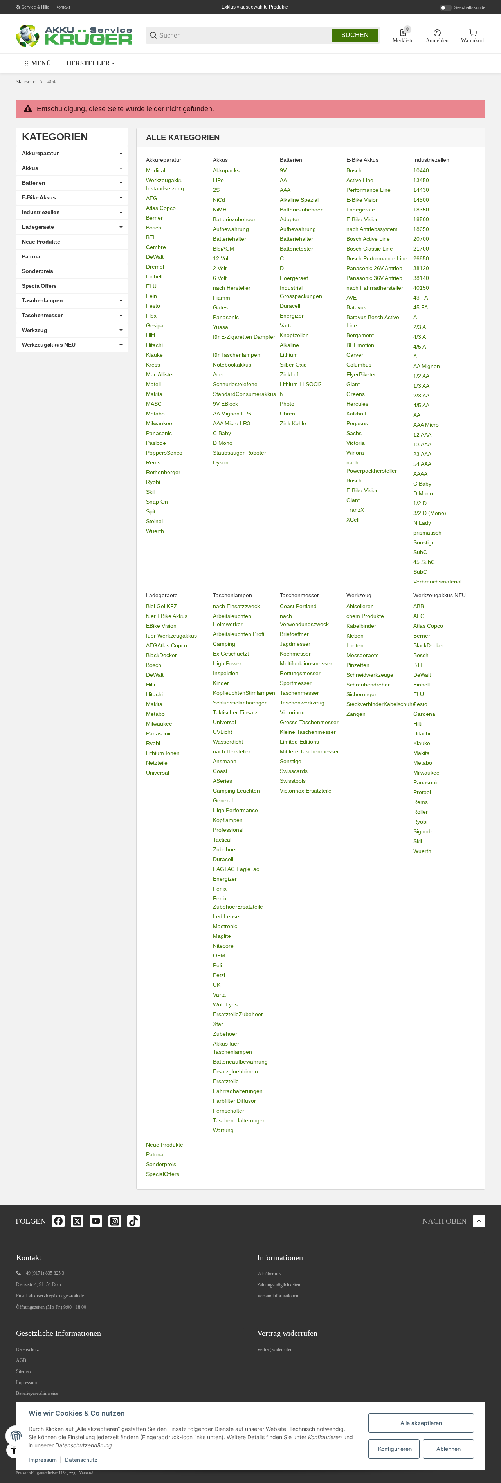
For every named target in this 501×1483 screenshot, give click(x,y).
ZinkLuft (290, 374)
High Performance (235, 810)
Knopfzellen (294, 335)
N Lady (422, 523)
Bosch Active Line (368, 239)
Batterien (33, 183)
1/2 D (420, 503)
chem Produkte (365, 616)
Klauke (154, 355)
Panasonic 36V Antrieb (374, 278)
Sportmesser (296, 683)
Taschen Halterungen (239, 1120)
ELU (151, 286)
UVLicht (222, 732)
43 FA (420, 297)
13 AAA (422, 444)
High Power (227, 663)
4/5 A (419, 346)
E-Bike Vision (362, 200)
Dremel (155, 267)
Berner (154, 218)
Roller (420, 812)
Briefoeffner (294, 634)
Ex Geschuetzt (231, 653)
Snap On (157, 502)
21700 (421, 249)
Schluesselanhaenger (240, 702)
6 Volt (220, 278)
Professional (228, 830)
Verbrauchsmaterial (437, 581)
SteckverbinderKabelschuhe (381, 704)
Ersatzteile (226, 1081)
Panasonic (159, 433)
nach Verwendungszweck (304, 620)
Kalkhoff (356, 413)
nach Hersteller (231, 288)
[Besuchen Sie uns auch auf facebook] (58, 1221)
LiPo (218, 180)
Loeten (355, 645)
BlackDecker (161, 655)
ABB (418, 606)
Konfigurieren (395, 1448)
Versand (86, 1473)
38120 (421, 268)
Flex (151, 315)
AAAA (420, 474)
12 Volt (221, 258)
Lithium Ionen (163, 753)
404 (51, 81)
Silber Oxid (293, 364)
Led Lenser (227, 916)
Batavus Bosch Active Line (372, 321)
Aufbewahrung (231, 229)
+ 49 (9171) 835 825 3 (43, 1273)
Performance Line (368, 190)
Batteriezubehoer (234, 219)
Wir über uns (269, 1274)
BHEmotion (360, 345)
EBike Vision (161, 626)
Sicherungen (362, 694)
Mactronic (225, 926)
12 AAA (422, 435)
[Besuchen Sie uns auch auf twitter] (77, 1221)
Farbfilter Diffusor (234, 1101)
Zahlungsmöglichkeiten (278, 1285)
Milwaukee (159, 423)
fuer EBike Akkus (166, 616)
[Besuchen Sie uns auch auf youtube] (96, 1221)
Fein (151, 296)
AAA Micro (426, 425)
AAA (285, 190)
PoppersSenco (164, 453)
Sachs (354, 433)
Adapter (289, 219)
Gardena (424, 714)
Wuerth (155, 531)
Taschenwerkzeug (302, 702)
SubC (420, 552)
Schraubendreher (368, 684)
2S (216, 190)
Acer (218, 374)
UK (216, 985)
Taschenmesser (299, 693)
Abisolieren (360, 606)
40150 (421, 288)
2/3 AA (421, 395)
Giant (353, 384)
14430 (421, 190)
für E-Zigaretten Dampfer (244, 337)
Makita (154, 394)
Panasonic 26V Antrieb (374, 268)
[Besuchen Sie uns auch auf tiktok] (133, 1221)
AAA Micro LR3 (231, 423)
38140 (421, 278)
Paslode (156, 443)
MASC (154, 404)
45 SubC (424, 562)
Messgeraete (362, 655)
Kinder (221, 683)
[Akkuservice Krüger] (74, 35)
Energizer (292, 315)
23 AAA (422, 454)
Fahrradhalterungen (238, 1091)
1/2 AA (421, 376)
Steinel (154, 521)
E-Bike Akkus (39, 197)
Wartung (223, 1130)
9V (283, 170)
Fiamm (221, 297)
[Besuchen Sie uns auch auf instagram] (114, 1221)
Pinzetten (357, 665)
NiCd (219, 200)
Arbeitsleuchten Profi (238, 634)
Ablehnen (448, 1448)
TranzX (355, 510)
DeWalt (155, 257)
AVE (351, 297)
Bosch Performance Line (376, 258)
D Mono (222, 443)
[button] (91, 63)
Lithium (289, 355)
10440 (421, 170)
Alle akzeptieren (421, 1423)
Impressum (26, 1382)
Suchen (355, 35)
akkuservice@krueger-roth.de (56, 1296)
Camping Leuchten (236, 791)
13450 (421, 180)
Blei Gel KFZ (161, 606)
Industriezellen (41, 212)
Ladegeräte (360, 209)
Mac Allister (160, 374)
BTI (150, 237)
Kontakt (63, 7)
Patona (155, 1154)
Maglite (222, 936)
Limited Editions (299, 742)
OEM (219, 955)
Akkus (30, 168)
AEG (151, 198)
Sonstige (424, 542)
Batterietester (296, 249)
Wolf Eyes (225, 1004)
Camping (224, 644)
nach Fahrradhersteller (374, 288)
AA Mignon (426, 366)
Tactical (222, 839)
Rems (153, 462)
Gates (220, 307)
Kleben (355, 635)
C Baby (222, 433)
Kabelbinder (361, 626)
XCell (352, 520)
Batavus (356, 307)
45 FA (420, 307)
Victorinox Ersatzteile (306, 791)
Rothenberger (163, 472)
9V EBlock (225, 404)
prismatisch (427, 532)
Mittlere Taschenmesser (309, 751)
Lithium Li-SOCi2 (301, 384)
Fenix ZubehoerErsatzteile (238, 902)
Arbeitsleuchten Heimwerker (232, 620)
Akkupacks (226, 170)
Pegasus (357, 423)
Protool (422, 792)
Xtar (218, 1024)
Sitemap (23, 1371)
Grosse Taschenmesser (309, 722)
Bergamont (360, 335)
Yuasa (220, 327)
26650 (421, 258)
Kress (153, 364)
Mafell (153, 384)
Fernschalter (228, 1110)
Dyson (221, 462)
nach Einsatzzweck (236, 606)
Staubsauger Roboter (239, 453)
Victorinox (292, 712)
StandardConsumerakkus (244, 394)
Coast (220, 771)
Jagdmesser (295, 644)
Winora (355, 453)
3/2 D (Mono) (429, 513)
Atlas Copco (161, 208)
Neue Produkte (164, 1145)
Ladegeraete (38, 227)
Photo (287, 404)
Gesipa (155, 325)
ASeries (222, 781)
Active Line (359, 180)
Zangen (356, 714)
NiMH (220, 209)
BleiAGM (223, 249)
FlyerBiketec (361, 374)
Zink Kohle (293, 423)
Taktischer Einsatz (235, 712)
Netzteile (157, 763)
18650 (421, 229)
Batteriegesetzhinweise (37, 1393)
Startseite (26, 81)
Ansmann (224, 761)
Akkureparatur (40, 153)
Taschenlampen (42, 300)
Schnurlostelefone (235, 384)
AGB (21, 1360)
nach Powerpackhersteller (371, 466)
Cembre (156, 247)
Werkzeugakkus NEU (48, 344)
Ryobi (153, 482)
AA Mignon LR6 (232, 413)
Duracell (290, 306)
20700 (421, 239)
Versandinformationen (277, 1296)
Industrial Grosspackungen (301, 292)
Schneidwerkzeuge (369, 675)
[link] (72, 153)
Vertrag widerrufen (274, 1349)
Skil (150, 492)
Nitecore (223, 946)
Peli (217, 965)
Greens (355, 394)
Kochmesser (295, 653)
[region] (250, 63)
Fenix (220, 888)
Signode (423, 831)
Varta (286, 325)
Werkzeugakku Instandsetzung (165, 184)
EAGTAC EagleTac (236, 869)
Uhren (287, 413)
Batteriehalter (229, 239)
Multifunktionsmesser (306, 663)
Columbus (358, 364)
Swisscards (294, 771)
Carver (354, 355)
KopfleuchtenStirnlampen (244, 693)
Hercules (357, 404)
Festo (153, 306)
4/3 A (419, 337)
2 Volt (220, 268)
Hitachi (154, 345)
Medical (155, 170)
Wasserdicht (228, 742)
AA (283, 180)
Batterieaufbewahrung (240, 1062)
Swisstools (293, 781)
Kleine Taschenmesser (308, 732)
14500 (421, 200)
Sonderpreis (161, 1164)
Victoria (355, 443)
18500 (421, 219)
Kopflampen (228, 820)
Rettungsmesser (300, 673)
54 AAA (422, 464)
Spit (150, 511)
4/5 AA (421, 405)
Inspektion (225, 673)
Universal (157, 772)
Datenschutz (27, 1349)
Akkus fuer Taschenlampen (232, 1047)
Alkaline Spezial (299, 200)
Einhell (154, 276)
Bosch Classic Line (369, 249)
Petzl (219, 975)
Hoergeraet (294, 278)
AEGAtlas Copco (166, 645)
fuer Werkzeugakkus (171, 635)
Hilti (150, 335)
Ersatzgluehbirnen (235, 1071)
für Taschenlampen (236, 355)
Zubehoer (225, 849)
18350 (421, 209)
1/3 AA (421, 386)
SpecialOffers (162, 1174)
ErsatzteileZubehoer (238, 1014)
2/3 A (419, 327)
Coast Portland (298, 606)
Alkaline (289, 345)
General (223, 800)
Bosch (153, 227)
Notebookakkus (232, 364)
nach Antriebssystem (372, 229)
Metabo (155, 413)
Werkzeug (34, 330)
